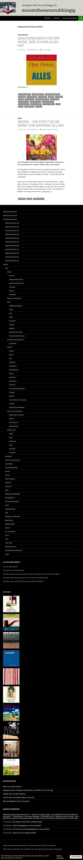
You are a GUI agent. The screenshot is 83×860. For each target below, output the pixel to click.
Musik (7, 505)
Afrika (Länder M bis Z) (16, 283)
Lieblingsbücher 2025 (10, 215)
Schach (7, 527)
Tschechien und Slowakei (17, 400)
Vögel (7, 554)
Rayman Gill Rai (24, 104)
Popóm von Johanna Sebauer (12, 786)
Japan (11, 317)
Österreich (13, 381)
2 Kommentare (46, 49)
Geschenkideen (23, 35)
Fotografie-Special (11, 467)
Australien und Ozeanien (15, 339)
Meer (10, 437)
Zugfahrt (12, 452)
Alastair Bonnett (24, 94)
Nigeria (11, 290)
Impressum (56, 18)
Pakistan (12, 328)
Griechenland (13, 369)
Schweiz (11, 392)
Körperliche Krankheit (12, 494)
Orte (6, 268)
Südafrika (12, 294)
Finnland (12, 362)
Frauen (51, 96)
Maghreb (12, 287)
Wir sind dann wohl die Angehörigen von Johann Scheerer (31, 829)
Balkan (11, 351)
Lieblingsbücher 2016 (12, 260)
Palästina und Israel (16, 332)
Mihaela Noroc (35, 101)
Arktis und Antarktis (14, 298)
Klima (7, 490)
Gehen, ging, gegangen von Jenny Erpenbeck (27, 825)
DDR (10, 358)
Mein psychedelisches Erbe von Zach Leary (16, 801)
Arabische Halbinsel (15, 305)
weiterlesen (23, 87)
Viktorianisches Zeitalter (13, 550)
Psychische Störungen (12, 516)
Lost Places (55, 99)
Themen (5, 264)
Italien (11, 373)
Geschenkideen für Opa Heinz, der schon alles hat (39, 42)
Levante (11, 324)
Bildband (22, 96)
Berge (11, 433)
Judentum (8, 486)
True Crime (8, 543)
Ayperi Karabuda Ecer (52, 94)
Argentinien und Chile (16, 415)
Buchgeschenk (32, 96)
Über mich (48, 18)
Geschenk (59, 96)
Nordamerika (13, 426)
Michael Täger (23, 101)
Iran (10, 313)
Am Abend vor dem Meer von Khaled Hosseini (27, 822)
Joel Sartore (30, 99)
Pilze (6, 512)
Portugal (12, 385)
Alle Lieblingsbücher (10, 219)
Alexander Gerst (38, 94)
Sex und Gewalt (10, 531)
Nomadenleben (10, 509)
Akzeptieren (76, 857)
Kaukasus (12, 321)
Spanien (11, 396)
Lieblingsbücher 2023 (12, 234)
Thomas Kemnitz (49, 104)
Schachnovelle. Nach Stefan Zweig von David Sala (18, 797)
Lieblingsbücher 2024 (12, 230)
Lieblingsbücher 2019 (12, 249)
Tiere (58, 104)
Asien (9, 302)
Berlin (11, 354)
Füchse (7, 475)
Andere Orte (11, 430)
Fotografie (42, 96)
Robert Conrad (36, 104)
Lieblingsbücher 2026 (10, 211)
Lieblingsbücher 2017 (12, 257)
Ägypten (12, 275)
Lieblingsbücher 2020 (12, 245)
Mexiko (11, 418)
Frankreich (13, 366)
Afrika (9, 272)
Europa (9, 347)
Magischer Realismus (12, 501)
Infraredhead (33, 49)
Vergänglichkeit (10, 546)
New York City (13, 422)
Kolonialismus (10, 497)
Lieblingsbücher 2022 (12, 238)
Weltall (38, 106)
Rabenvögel (9, 520)
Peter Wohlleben (48, 101)
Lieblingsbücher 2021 (12, 242)
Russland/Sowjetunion (17, 336)
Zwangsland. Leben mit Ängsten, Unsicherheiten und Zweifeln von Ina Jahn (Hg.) (28, 790)
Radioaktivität (10, 524)
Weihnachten (29, 106)
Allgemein (8, 456)
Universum (12, 441)
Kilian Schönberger (42, 99)
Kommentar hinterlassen (49, 129)
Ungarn (11, 403)
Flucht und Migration (12, 460)
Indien (21, 99)
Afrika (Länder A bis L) (16, 279)
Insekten (8, 482)
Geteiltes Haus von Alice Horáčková (14, 794)
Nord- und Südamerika (14, 411)
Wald (21, 106)
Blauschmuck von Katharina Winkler (24, 833)
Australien (12, 343)
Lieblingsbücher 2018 (12, 253)
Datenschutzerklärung (69, 18)
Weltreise (12, 448)
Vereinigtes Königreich (16, 407)
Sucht (7, 535)
